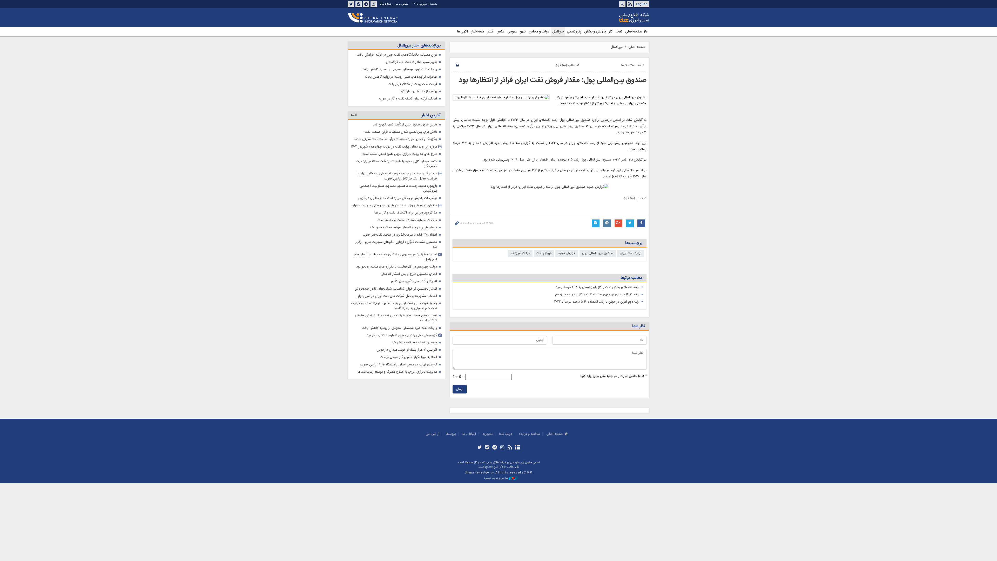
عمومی (512, 32)
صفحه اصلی (633, 32)
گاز (611, 32)
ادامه (354, 115)
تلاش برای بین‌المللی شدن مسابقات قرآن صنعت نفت (401, 132)
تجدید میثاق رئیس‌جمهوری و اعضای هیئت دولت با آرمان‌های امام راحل (395, 257)
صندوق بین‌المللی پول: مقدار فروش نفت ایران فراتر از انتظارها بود (552, 80)
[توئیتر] (479, 448)
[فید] (510, 448)
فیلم (490, 32)
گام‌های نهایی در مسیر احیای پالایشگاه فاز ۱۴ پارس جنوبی (398, 364)
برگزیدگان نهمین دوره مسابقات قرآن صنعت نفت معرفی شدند (395, 139)
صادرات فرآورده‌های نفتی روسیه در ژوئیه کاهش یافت (401, 77)
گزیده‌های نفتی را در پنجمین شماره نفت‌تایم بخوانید (402, 335)
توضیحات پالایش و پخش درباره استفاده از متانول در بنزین (397, 198)
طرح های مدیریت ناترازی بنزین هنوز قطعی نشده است (399, 154)
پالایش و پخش (595, 32)
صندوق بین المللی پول (597, 253)
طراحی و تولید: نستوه (496, 478)
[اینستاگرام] (502, 448)
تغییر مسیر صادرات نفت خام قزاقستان (411, 62)
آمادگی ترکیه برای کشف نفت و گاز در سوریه (408, 98)
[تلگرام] (494, 448)
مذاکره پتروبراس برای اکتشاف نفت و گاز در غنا (405, 212)
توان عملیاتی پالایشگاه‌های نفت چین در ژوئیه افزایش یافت (397, 54)
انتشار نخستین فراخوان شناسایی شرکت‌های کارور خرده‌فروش (396, 288)
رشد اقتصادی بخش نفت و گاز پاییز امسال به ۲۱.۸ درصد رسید (597, 287)
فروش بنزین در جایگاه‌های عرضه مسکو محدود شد (403, 227)
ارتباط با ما (469, 434)
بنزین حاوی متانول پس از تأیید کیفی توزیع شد (405, 124)
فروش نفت (543, 253)
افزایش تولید (567, 253)
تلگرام (366, 4)
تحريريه (487, 434)
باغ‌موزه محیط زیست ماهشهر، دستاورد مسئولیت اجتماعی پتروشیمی (398, 188)
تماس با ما (402, 4)
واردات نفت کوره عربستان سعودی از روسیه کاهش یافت (399, 69)
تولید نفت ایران (630, 253)
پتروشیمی (574, 32)
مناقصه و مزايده (529, 434)
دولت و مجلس (539, 32)
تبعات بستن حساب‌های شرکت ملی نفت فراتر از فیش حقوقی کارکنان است (396, 318)
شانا (616, 18)
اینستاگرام (373, 4)
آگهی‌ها (462, 32)
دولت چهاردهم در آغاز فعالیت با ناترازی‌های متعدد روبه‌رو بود (396, 266)
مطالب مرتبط (631, 278)
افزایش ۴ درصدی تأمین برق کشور (414, 281)
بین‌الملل (558, 32)
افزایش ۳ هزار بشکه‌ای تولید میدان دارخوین (407, 350)
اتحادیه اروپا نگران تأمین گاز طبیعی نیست (408, 357)
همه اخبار (477, 32)
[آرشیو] (517, 448)
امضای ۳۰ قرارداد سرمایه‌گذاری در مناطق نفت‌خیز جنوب (399, 234)
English (641, 4)
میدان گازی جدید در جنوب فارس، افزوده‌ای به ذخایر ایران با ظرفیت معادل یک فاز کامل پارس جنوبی (397, 176)
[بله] (487, 448)
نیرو (523, 32)
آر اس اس (432, 434)
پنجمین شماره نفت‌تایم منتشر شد (414, 342)
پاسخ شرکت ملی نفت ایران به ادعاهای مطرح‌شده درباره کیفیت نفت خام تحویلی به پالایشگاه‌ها (394, 306)
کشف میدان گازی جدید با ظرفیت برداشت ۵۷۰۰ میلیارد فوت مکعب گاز (396, 164)
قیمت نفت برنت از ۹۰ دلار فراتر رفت (412, 84)
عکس (500, 32)
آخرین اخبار (431, 115)
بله (358, 4)
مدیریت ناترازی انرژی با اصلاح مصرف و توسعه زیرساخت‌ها (397, 372)
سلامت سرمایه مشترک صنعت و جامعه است (407, 220)
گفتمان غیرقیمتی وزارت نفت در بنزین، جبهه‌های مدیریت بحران (394, 205)
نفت (619, 32)
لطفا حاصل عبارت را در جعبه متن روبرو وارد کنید (613, 376)
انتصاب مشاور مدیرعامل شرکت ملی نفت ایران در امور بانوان (396, 296)
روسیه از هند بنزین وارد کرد (418, 91)
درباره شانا (385, 4)
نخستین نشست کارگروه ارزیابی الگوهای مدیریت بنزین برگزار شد (396, 245)
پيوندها (451, 434)
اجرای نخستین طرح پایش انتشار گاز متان (409, 274)
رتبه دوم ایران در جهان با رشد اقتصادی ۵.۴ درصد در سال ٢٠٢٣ (596, 301)
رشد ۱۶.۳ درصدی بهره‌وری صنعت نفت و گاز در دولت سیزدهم (597, 294)
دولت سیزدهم (520, 253)
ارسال (459, 389)
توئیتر (351, 4)
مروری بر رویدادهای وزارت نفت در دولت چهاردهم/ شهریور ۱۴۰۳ (394, 146)
